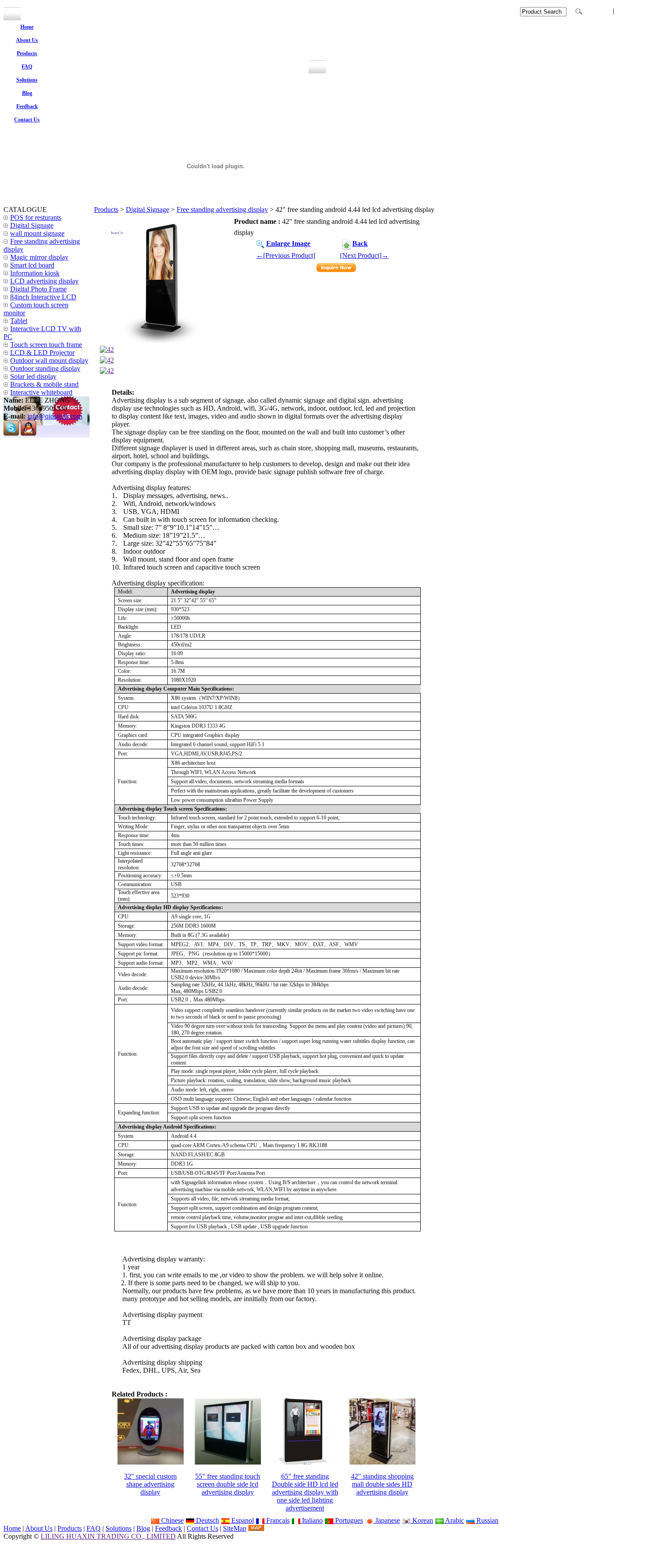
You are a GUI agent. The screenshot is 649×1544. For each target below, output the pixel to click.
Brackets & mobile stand (44, 384)
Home (12, 1528)
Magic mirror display (39, 257)
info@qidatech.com (54, 416)
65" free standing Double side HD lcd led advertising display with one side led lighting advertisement (305, 1492)
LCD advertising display (44, 281)
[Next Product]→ (364, 255)
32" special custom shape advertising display (150, 1484)
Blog (143, 1528)
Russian (486, 1520)
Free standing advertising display (222, 209)
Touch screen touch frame (46, 344)
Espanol (242, 1520)
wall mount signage (37, 233)
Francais (277, 1520)
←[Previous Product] (285, 255)
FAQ (94, 1528)
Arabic (454, 1520)
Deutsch (206, 1520)
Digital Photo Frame (38, 289)
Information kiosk (35, 273)
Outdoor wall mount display (49, 360)
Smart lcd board (32, 265)
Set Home (631, 11)
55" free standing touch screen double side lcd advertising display (227, 1484)
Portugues (348, 1520)
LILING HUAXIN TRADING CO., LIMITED (108, 1536)
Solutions (119, 1528)
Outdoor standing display (45, 368)
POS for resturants (35, 217)
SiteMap (234, 1528)
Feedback (168, 1528)
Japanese (387, 1520)
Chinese (171, 1520)
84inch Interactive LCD (43, 297)
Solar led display (33, 376)
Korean (422, 1520)
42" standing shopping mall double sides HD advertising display (382, 1484)
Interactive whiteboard (41, 392)
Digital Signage (147, 209)
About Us (39, 1528)
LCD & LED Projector (42, 352)
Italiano (311, 1520)
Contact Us (202, 1528)
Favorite (597, 11)
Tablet (18, 321)
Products (106, 209)
